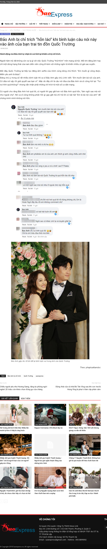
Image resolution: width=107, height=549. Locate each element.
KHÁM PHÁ (68, 24)
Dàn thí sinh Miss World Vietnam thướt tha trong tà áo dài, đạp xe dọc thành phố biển (84, 493)
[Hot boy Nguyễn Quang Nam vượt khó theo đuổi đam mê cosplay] (50, 478)
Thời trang (43, 24)
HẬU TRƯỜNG (20, 24)
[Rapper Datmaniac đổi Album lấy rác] (50, 415)
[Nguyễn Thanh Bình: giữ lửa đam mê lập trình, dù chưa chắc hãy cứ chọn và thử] (16, 478)
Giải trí (32, 24)
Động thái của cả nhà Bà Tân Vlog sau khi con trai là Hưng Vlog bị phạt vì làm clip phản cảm (78, 388)
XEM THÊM (25, 398)
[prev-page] (1, 501)
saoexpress (39, 376)
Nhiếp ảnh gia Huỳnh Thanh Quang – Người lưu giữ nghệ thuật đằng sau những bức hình (48, 460)
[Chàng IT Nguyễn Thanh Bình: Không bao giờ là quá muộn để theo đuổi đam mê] (85, 445)
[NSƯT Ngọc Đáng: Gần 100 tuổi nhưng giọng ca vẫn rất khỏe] (85, 415)
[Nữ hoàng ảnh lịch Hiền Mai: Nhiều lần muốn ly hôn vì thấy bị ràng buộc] (16, 415)
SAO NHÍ (101, 24)
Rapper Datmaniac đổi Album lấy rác (48, 428)
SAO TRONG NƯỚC (29, 30)
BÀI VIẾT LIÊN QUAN (10, 398)
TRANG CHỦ (9, 24)
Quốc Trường (28, 376)
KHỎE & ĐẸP (56, 24)
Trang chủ (3, 30)
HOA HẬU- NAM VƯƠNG (85, 24)
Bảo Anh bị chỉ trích (14, 376)
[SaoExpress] (53, 12)
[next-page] (5, 501)
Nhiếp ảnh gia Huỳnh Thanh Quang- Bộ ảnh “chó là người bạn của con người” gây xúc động (14, 460)
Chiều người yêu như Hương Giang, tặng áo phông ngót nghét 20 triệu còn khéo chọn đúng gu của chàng (23, 388)
